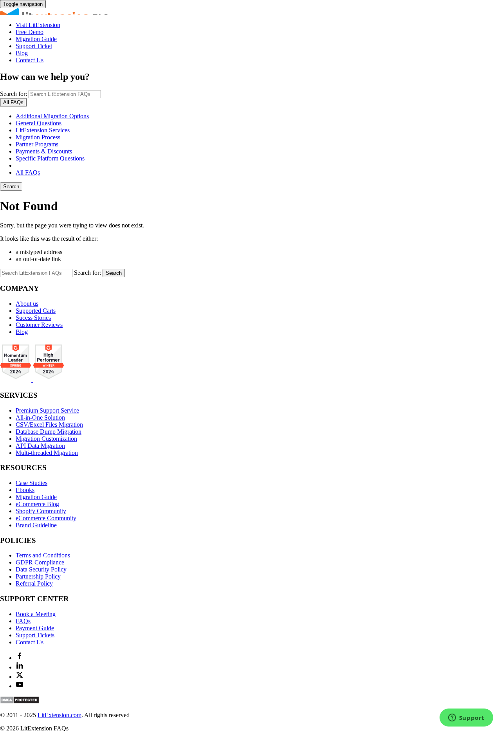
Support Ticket (34, 46)
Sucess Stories (33, 317)
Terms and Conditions (43, 555)
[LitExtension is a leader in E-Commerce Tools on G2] (16, 380)
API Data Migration (40, 445)
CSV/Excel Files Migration (49, 424)
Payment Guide (35, 628)
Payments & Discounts (44, 151)
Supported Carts (36, 310)
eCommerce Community (46, 518)
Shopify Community (41, 511)
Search (11, 186)
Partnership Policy (38, 576)
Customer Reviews (39, 324)
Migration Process (38, 137)
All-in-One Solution (40, 417)
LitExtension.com (59, 715)
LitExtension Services (43, 130)
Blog (22, 53)
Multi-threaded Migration (47, 452)
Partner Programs (37, 144)
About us (27, 303)
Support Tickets (35, 635)
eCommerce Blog (37, 504)
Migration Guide (36, 39)
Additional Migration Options (52, 116)
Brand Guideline (36, 525)
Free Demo (29, 32)
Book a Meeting (36, 614)
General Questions (38, 123)
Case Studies (31, 483)
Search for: (13, 93)
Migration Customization (46, 438)
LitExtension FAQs (250, 11)
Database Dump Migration (48, 431)
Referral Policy (34, 583)
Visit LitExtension (38, 25)
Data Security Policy (41, 569)
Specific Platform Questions (50, 158)
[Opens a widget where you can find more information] (466, 718)
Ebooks (25, 490)
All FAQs (28, 172)
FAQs (23, 621)
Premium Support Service (47, 410)
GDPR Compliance (40, 562)
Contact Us (29, 60)
